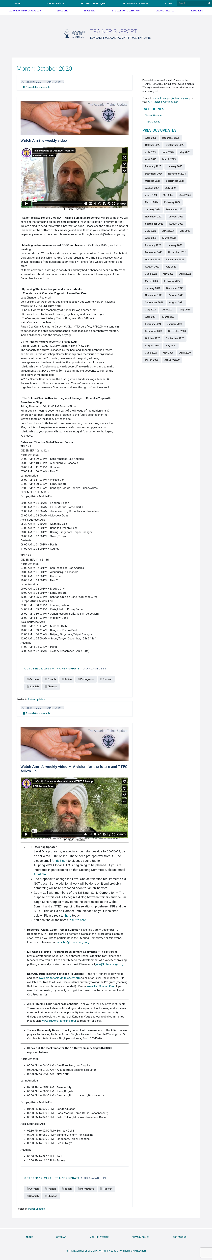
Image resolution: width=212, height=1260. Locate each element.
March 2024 (151, 202)
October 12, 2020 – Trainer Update (42, 707)
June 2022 (151, 273)
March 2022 (151, 281)
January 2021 (174, 324)
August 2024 (152, 187)
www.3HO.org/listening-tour (59, 1020)
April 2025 (150, 159)
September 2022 (175, 259)
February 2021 (153, 324)
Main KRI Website (55, 3)
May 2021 (185, 309)
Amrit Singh (59, 860)
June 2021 (168, 309)
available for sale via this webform (59, 978)
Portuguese (87, 679)
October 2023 (175, 216)
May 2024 (168, 195)
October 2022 (152, 259)
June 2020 (151, 352)
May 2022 (168, 273)
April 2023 (150, 238)
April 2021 (150, 316)
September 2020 (175, 338)
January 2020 (172, 359)
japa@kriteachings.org (109, 964)
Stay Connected (165, 10)
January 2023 (174, 245)
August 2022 (152, 266)
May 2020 (168, 352)
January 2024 (152, 209)
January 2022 (152, 288)
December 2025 (171, 137)
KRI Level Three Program (93, 3)
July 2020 (170, 345)
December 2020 (153, 331)
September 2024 (175, 180)
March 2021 (169, 316)
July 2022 (170, 266)
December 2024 (153, 173)
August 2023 (176, 223)
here (68, 915)
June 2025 (168, 152)
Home (17, 3)
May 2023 (185, 230)
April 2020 (185, 352)
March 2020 (151, 359)
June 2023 (168, 230)
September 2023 (154, 223)
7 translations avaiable (37, 87)
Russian (107, 679)
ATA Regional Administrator (163, 101)
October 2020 (152, 338)
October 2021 (175, 295)
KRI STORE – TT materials (135, 3)
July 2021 (150, 309)
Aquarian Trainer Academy (25, 10)
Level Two (90, 10)
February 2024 (172, 202)
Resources (196, 10)
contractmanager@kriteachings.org (171, 98)
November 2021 (153, 295)
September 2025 (175, 145)
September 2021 (154, 302)
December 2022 (153, 252)
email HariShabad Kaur (101, 986)
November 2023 (153, 216)
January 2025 (174, 166)
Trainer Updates (36, 699)
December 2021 (175, 288)
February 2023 (153, 245)
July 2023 (150, 230)
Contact (169, 3)
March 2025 (169, 159)
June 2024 (151, 195)
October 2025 (152, 145)
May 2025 (185, 152)
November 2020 (177, 331)
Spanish (34, 686)
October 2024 (152, 180)
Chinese (52, 686)
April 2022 (185, 273)
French (52, 679)
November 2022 (177, 252)
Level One (62, 10)
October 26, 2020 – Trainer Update (42, 81)
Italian (68, 679)
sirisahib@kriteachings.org (73, 942)
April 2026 (150, 137)
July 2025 (150, 152)
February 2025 (153, 166)
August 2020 (152, 345)
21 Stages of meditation (126, 10)
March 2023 (169, 238)
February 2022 (172, 281)
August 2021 (176, 302)
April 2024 (185, 195)
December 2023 (175, 209)
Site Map (61, 1237)
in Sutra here (77, 920)
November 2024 (177, 173)
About (29, 1237)
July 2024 (170, 187)
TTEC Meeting (152, 121)
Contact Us (179, 1237)
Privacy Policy (140, 1237)
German (34, 679)
